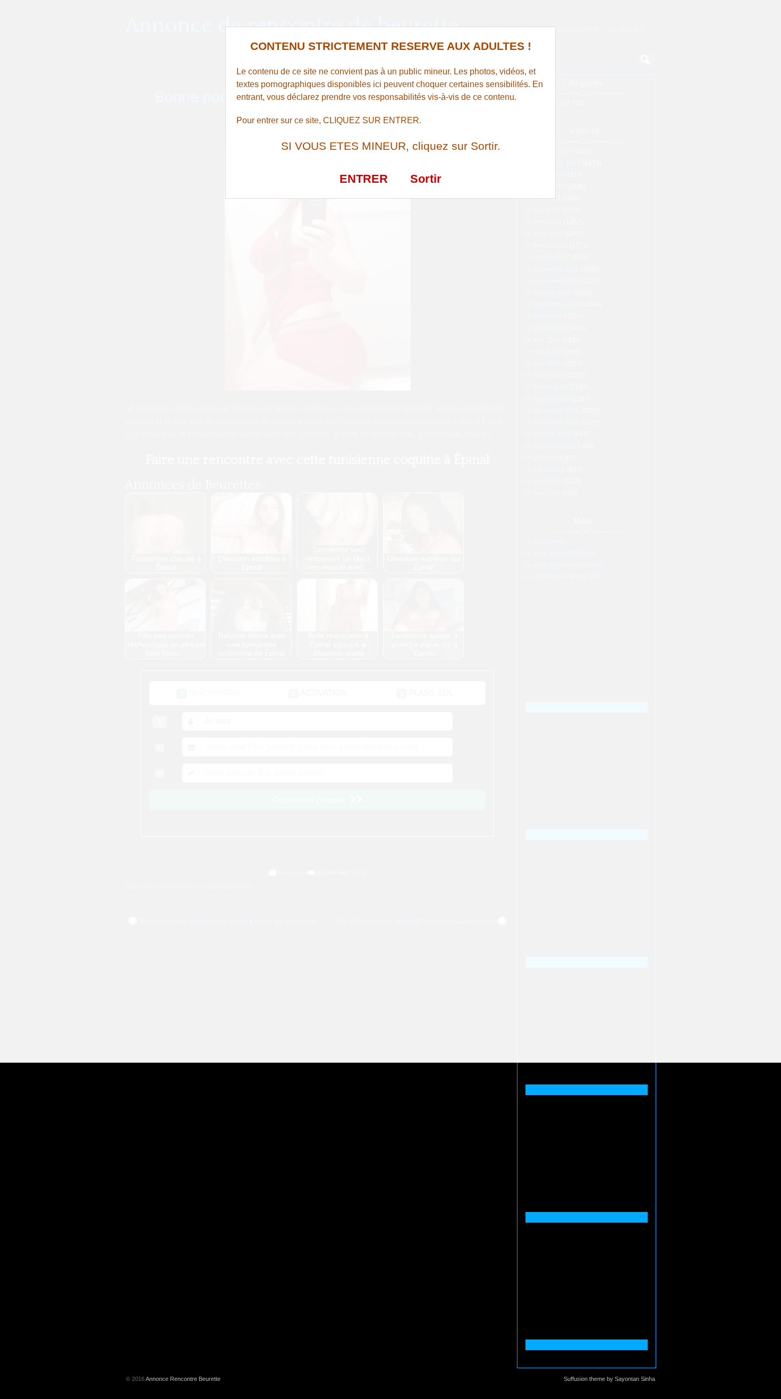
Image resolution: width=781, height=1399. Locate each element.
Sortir (426, 178)
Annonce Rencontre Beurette (183, 1379)
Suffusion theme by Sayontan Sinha (609, 1379)
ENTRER (363, 178)
